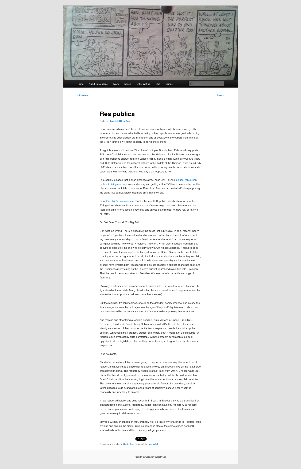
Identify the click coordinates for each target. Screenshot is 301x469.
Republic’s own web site (120, 201)
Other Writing (143, 83)
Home (80, 83)
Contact (169, 83)
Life (125, 444)
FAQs (116, 83)
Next (220, 95)
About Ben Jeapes (98, 83)
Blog (158, 83)
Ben (128, 121)
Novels (127, 83)
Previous (82, 95)
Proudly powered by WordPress (150, 456)
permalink (154, 444)
